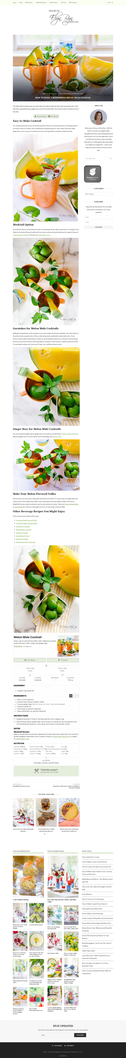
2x (74, 696)
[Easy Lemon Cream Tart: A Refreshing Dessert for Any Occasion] (36, 941)
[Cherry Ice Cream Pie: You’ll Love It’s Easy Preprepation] (20, 941)
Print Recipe (54, 116)
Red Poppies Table (53, 953)
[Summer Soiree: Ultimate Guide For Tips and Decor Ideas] (54, 968)
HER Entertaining (41, 2)
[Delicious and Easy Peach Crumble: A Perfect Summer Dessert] (20, 997)
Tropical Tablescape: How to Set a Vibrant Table (70, 1009)
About (14, 2)
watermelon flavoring (61, 736)
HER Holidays (53, 2)
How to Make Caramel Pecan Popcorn (94, 904)
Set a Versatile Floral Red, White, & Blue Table (71, 927)
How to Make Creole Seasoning (92, 913)
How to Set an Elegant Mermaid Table (53, 927)
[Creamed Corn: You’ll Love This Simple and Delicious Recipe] (36, 969)
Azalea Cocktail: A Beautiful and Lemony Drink (97, 918)
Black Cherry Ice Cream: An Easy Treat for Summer (20, 926)
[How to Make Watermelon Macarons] (36, 997)
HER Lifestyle (73, 2)
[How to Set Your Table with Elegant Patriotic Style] (23, 812)
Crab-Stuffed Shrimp (21, 900)
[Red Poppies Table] (54, 941)
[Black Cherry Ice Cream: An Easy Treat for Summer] (20, 913)
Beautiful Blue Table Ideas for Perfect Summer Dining (69, 981)
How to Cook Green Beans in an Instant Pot (96, 867)
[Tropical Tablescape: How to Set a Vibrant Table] (71, 996)
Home (21, 2)
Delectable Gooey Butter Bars (92, 909)
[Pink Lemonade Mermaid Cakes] (20, 969)
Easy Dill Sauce (87, 894)
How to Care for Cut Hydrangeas (93, 899)
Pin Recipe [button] (64, 660)
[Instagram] (107, 2)
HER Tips (63, 2)
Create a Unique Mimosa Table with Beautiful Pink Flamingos (54, 1009)
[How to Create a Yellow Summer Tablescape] (71, 941)
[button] (15, 646)
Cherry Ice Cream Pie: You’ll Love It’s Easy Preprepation (19, 954)
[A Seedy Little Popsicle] (36, 913)
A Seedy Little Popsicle (36, 925)
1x (70, 696)
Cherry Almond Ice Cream (90, 857)
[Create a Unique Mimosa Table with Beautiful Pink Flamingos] (54, 996)
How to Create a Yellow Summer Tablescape (70, 954)
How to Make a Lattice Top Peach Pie (94, 862)
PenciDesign (80, 1052)
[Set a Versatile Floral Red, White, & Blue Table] (71, 915)
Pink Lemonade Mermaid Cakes (20, 981)
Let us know (45, 772)
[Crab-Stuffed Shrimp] (28, 877)
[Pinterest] (109, 2)
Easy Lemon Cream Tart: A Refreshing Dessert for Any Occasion (36, 954)
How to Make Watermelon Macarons (36, 1009)
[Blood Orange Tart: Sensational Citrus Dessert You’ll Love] (69, 812)
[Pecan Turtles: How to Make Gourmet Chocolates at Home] (46, 812)
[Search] (112, 2)
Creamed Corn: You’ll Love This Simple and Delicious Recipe (35, 982)
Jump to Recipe (41, 116)
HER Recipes (28, 2)
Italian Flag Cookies (88, 951)
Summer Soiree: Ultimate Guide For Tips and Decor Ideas (54, 981)
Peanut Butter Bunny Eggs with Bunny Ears (96, 923)
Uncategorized (52, 93)
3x (77, 696)
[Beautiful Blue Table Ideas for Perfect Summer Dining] (71, 968)
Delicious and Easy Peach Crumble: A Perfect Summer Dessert (18, 1011)
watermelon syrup (22, 739)
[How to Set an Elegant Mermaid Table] (54, 915)
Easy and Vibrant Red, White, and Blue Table (61, 901)
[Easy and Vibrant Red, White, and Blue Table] (63, 877)
